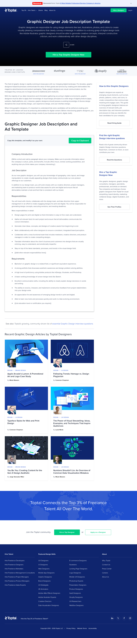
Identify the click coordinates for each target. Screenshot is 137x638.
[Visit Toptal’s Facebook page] (124, 618)
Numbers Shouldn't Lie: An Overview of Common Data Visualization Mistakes (71, 472)
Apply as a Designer (98, 532)
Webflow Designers (76, 605)
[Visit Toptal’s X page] (118, 618)
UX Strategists (43, 585)
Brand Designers (44, 581)
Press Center (107, 568)
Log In (130, 10)
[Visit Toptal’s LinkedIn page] (112, 618)
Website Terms (82, 628)
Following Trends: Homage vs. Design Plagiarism (71, 375)
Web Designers (43, 568)
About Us (52, 10)
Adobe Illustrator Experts (47, 597)
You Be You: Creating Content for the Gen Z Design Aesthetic (24, 472)
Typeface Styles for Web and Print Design (23, 422)
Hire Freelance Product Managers (17, 581)
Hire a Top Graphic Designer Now (68, 54)
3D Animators (43, 589)
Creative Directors (44, 601)
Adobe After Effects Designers (49, 593)
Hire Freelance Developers (14, 560)
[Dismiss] (131, 3)
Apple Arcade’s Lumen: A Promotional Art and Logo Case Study (25, 375)
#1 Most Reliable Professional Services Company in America (80, 3)
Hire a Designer (118, 10)
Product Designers (76, 589)
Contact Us (106, 564)
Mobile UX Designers (77, 577)
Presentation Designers (77, 585)
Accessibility (93, 628)
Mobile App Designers (46, 573)
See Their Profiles (114, 207)
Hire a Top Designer (67, 532)
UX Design (65, 417)
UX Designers (43, 560)
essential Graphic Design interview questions (72, 323)
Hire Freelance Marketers (14, 568)
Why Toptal (106, 560)
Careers (105, 573)
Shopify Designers (76, 597)
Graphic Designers (45, 577)
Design (10, 370)
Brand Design (20, 370)
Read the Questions (114, 160)
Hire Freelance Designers (14, 564)
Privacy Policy (70, 628)
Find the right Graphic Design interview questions (112, 137)
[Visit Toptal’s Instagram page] (130, 618)
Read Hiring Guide (114, 123)
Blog (46, 10)
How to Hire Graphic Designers (113, 86)
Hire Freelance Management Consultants (20, 573)
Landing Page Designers (78, 568)
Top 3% (24, 10)
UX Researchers (75, 601)
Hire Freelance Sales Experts (15, 585)
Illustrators (73, 564)
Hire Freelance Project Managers (17, 577)
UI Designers (43, 564)
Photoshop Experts (76, 581)
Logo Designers (75, 573)
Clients (40, 10)
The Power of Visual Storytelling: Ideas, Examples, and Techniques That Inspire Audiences (71, 423)
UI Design (64, 370)
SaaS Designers (75, 593)
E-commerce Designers (78, 560)
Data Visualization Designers (48, 605)
